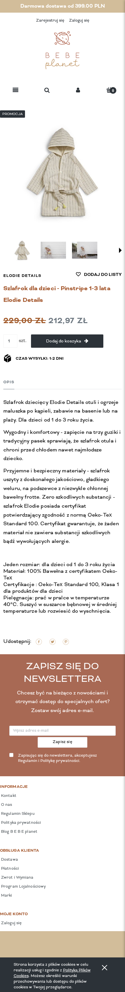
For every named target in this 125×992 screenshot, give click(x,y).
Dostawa (9, 859)
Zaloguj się (11, 923)
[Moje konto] (78, 90)
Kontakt (8, 796)
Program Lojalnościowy (23, 886)
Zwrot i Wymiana (17, 877)
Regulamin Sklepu (17, 813)
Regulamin (27, 761)
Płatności (9, 868)
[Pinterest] (66, 642)
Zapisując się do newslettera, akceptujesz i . (57, 758)
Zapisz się (62, 742)
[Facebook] (39, 642)
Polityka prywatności (20, 822)
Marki (6, 895)
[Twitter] (52, 642)
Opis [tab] (8, 382)
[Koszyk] (109, 90)
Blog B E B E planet (18, 831)
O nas (6, 804)
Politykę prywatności (59, 761)
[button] (15, 90)
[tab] (8, 382)
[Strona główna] (62, 50)
